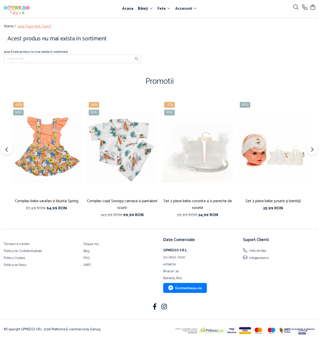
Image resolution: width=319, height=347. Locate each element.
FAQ (86, 258)
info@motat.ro (258, 258)
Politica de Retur (15, 265)
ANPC (87, 265)
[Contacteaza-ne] (304, 7)
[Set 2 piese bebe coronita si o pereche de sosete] (197, 147)
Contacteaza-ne (188, 288)
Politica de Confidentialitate (23, 251)
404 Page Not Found (34, 26)
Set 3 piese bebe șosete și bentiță (273, 201)
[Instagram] (164, 307)
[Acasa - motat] (32, 8)
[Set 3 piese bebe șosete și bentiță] (273, 147)
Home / (10, 26)
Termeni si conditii (16, 244)
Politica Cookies (14, 258)
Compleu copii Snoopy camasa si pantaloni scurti (122, 204)
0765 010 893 (257, 251)
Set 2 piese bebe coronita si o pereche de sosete (197, 204)
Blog (86, 251)
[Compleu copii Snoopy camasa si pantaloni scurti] (122, 147)
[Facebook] (155, 307)
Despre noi (91, 244)
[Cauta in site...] (296, 7)
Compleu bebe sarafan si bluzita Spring (46, 201)
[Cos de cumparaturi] (312, 7)
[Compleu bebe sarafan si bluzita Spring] (46, 147)
